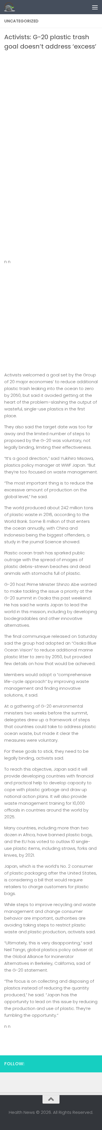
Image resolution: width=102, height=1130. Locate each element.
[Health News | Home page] (11, 7)
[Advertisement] (51, 105)
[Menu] (95, 7)
